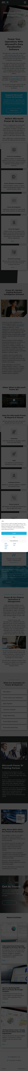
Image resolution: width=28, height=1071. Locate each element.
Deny (14, 537)
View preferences (14, 540)
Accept (14, 533)
